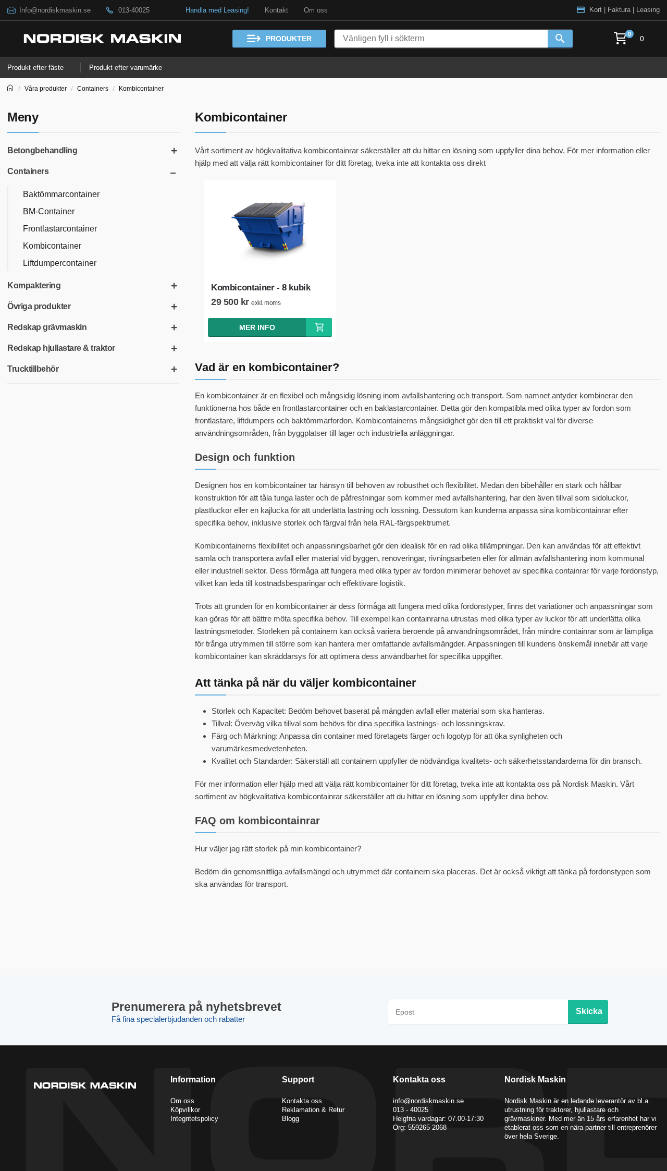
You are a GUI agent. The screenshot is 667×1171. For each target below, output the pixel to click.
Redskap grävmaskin (47, 327)
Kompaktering (33, 285)
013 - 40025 (410, 1110)
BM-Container (49, 211)
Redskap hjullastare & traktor (61, 348)
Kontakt (276, 10)
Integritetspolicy (194, 1119)
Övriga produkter (38, 306)
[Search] (560, 39)
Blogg (290, 1119)
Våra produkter (45, 88)
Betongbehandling (42, 150)
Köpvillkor (185, 1110)
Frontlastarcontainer (60, 228)
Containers (92, 88)
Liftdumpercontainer (59, 263)
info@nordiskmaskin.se (428, 1101)
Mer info (257, 327)
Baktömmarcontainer (61, 194)
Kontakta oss (302, 1101)
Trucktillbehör (32, 368)
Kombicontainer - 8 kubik (260, 287)
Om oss (316, 10)
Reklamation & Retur (313, 1110)
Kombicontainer (141, 88)
